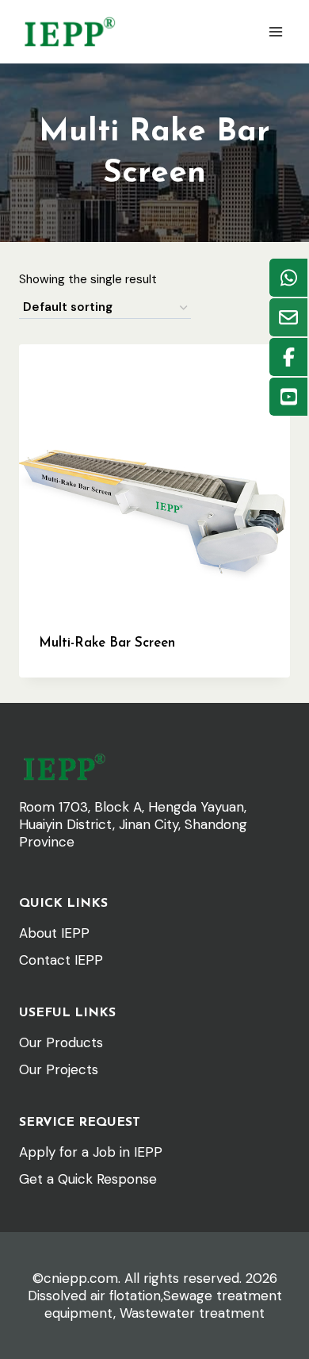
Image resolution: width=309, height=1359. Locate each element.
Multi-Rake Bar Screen (107, 643)
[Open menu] (275, 31)
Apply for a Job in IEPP (90, 1152)
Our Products (61, 1042)
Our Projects (58, 1069)
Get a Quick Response (88, 1179)
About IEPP (54, 933)
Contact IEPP (61, 960)
